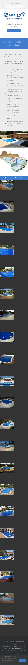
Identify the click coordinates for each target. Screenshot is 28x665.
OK (23, 660)
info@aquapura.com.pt (14, 3)
